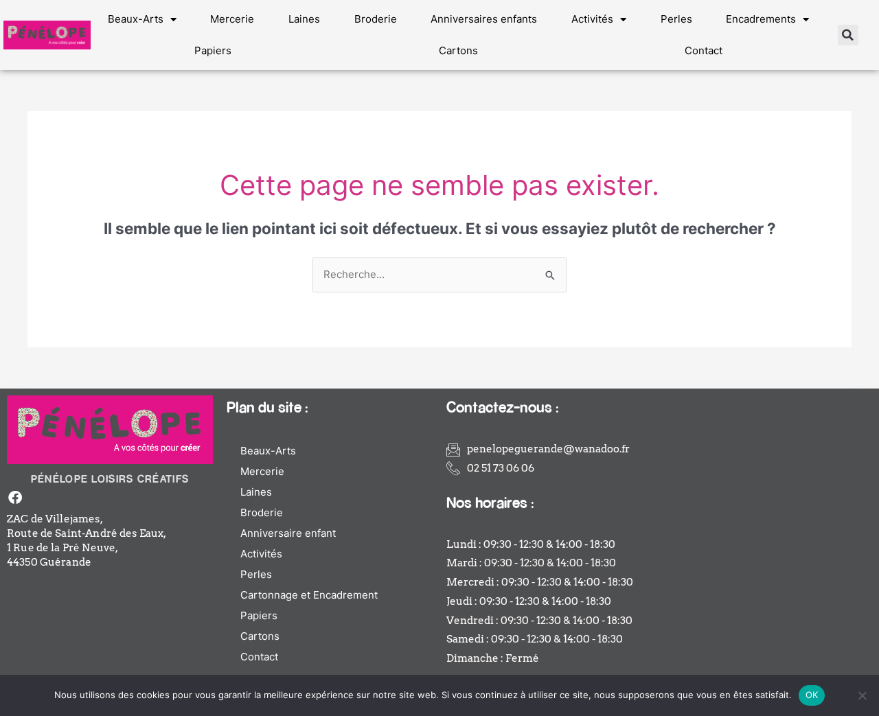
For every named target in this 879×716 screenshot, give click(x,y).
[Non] (862, 695)
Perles (676, 18)
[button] (848, 35)
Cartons (458, 50)
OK (812, 694)
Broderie (375, 18)
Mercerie (232, 18)
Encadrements (761, 18)
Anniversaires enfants (484, 18)
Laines (304, 18)
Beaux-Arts (135, 18)
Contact (703, 50)
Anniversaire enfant (288, 533)
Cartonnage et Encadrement (309, 594)
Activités (592, 18)
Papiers (212, 50)
